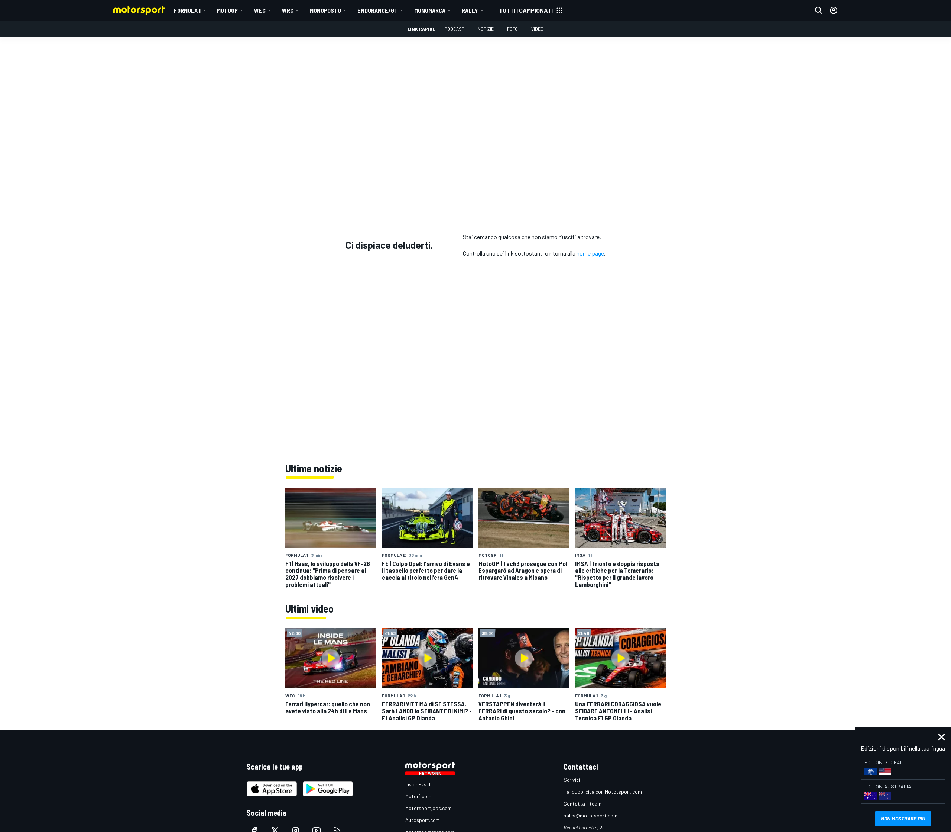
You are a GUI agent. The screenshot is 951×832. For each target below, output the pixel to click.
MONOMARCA (429, 10)
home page (590, 253)
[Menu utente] (833, 10)
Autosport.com (422, 820)
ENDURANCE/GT (377, 10)
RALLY (470, 10)
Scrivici (572, 780)
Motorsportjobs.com (428, 808)
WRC (287, 10)
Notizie (486, 29)
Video (537, 29)
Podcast (454, 29)
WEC (260, 10)
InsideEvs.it (418, 784)
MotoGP (227, 10)
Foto (512, 29)
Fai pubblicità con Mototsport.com (603, 791)
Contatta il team (582, 803)
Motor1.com (418, 796)
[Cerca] (818, 10)
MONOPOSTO (325, 10)
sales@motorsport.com (590, 815)
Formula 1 (187, 10)
